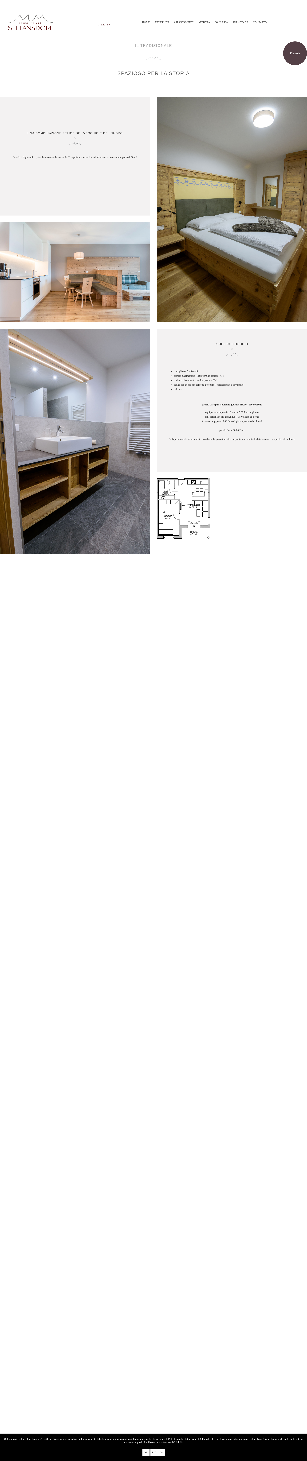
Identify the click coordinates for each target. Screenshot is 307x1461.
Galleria (221, 22)
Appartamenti (183, 22)
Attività (204, 22)
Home (146, 22)
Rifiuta (157, 1452)
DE (103, 24)
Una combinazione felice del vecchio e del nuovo (75, 133)
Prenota (295, 53)
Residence (162, 22)
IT (98, 24)
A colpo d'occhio (232, 344)
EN (108, 24)
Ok (146, 1452)
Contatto (260, 22)
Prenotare (240, 22)
